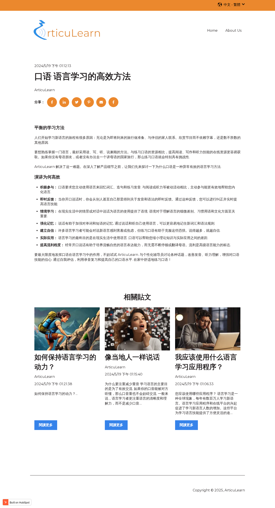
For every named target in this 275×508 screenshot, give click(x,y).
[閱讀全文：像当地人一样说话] (137, 328)
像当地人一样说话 (132, 357)
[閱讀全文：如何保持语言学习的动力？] (67, 328)
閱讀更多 (46, 425)
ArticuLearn (44, 90)
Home (212, 30)
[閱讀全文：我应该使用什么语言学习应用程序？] (207, 328)
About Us (233, 30)
